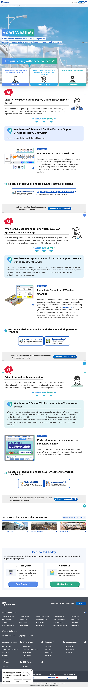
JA (74, 2)
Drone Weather (75, 625)
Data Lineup (26, 646)
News (53, 603)
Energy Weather (6, 619)
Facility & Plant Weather (42, 616)
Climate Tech (74, 622)
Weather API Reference (29, 649)
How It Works (5, 652)
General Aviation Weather (60, 625)
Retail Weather (75, 616)
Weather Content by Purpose (10, 649)
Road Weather (40, 622)
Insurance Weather (41, 619)
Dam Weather (23, 619)
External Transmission (60, 683)
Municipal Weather (58, 616)
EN (77, 2)
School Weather (75, 619)
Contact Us (5, 658)
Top (3, 5)
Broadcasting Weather (8, 625)
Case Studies (60, 603)
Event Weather (6, 622)
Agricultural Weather (59, 619)
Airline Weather (40, 625)
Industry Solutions (11, 5)
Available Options (6, 646)
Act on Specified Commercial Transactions (42, 683)
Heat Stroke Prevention (8, 635)
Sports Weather (23, 622)
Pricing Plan (48, 646)
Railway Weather (58, 622)
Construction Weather (8, 616)
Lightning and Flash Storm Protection (26, 636)
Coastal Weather (23, 625)
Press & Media (70, 603)
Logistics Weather (24, 616)
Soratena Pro (67, 307)
